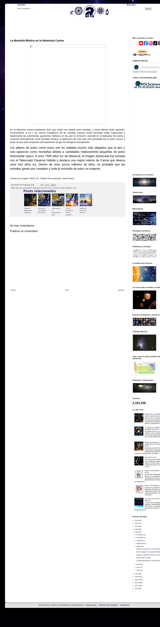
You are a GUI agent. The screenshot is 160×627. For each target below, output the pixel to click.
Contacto (124, 605)
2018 (137, 583)
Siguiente (121, 290)
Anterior (13, 290)
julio (138, 564)
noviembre (140, 538)
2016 (137, 588)
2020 (137, 577)
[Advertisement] (89, 26)
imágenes (69, 188)
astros (50, 188)
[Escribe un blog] (48, 185)
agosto (139, 546)
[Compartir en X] (50, 185)
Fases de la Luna (150, 457)
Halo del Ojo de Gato (143, 558)
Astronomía (43, 188)
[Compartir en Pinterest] (55, 185)
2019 (137, 580)
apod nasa (19, 188)
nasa (74, 188)
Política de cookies (108, 605)
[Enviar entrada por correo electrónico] (41, 185)
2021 (137, 574)
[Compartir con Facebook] (52, 185)
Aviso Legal (91, 605)
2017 (137, 586)
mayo (138, 570)
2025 (137, 523)
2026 (137, 520)
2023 (137, 529)
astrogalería (36, 188)
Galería (63, 188)
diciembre (140, 535)
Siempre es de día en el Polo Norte (148, 549)
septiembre (140, 543)
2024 (137, 526)
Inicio (67, 290)
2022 (137, 532)
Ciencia (55, 188)
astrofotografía (27, 188)
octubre (139, 541)
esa (59, 188)
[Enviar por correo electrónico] (45, 185)
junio (138, 567)
